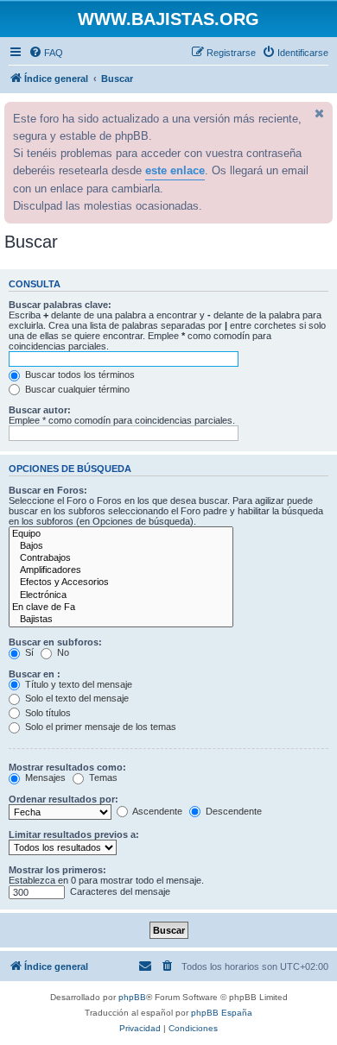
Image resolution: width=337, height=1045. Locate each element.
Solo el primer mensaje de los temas (99, 726)
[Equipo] (121, 534)
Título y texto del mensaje (77, 684)
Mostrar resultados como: (67, 767)
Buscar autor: (40, 410)
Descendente (232, 811)
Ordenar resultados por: (63, 799)
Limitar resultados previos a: (74, 834)
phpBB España (221, 1012)
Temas (102, 777)
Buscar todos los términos (78, 374)
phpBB (132, 997)
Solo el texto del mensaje (75, 698)
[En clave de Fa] (121, 607)
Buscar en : (34, 674)
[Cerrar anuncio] (318, 113)
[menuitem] (46, 52)
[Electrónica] (121, 595)
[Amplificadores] (121, 570)
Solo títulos (46, 713)
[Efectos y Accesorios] (121, 582)
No (61, 652)
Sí (28, 652)
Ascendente (156, 811)
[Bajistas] (121, 620)
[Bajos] (121, 546)
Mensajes (44, 777)
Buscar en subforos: (55, 642)
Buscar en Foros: (48, 490)
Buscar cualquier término (76, 389)
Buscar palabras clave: (60, 304)
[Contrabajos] (121, 558)
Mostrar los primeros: (57, 870)
